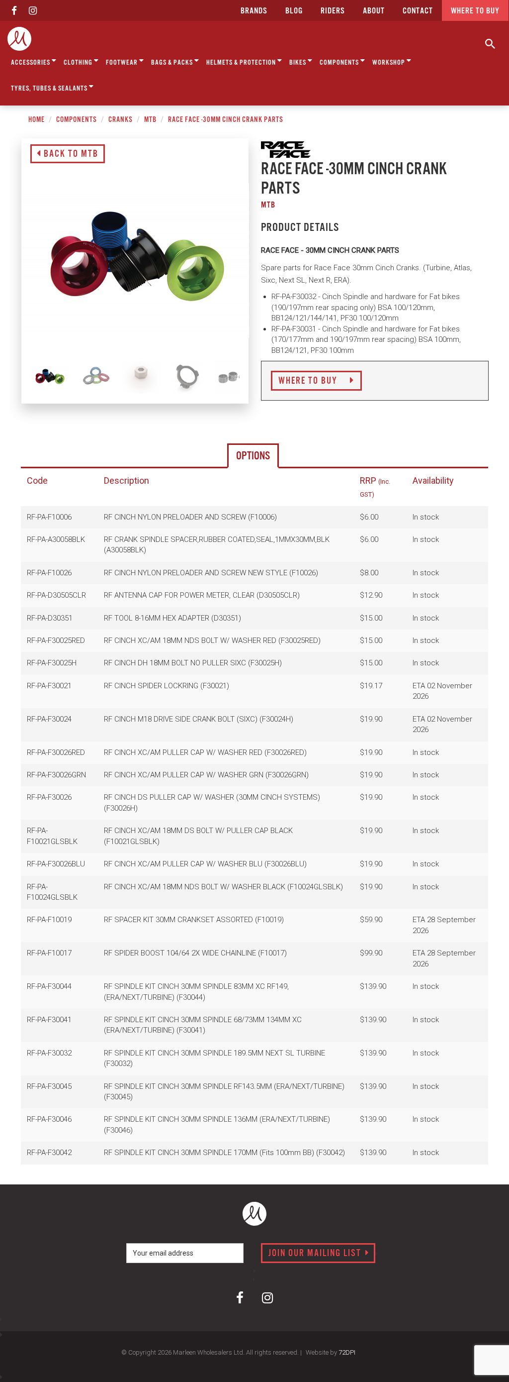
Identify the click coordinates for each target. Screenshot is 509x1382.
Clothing (79, 62)
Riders (333, 11)
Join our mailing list (316, 1254)
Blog (294, 11)
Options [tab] (253, 456)
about (374, 11)
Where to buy (475, 11)
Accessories (31, 62)
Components (340, 62)
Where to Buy (309, 381)
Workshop (389, 62)
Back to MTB (69, 154)
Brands (254, 11)
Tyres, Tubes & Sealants (50, 88)
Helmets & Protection (241, 62)
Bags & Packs (172, 62)
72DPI (347, 1352)
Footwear (122, 62)
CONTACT (418, 11)
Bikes (298, 62)
